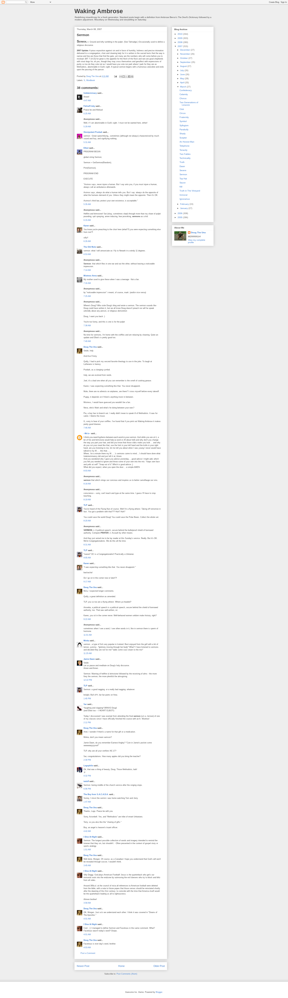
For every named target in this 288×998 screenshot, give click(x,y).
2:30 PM (87, 760)
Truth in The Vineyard (190, 191)
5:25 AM (87, 113)
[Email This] (120, 76)
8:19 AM (87, 499)
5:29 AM (87, 126)
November (185, 54)
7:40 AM (87, 341)
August (183, 66)
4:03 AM (87, 947)
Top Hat (183, 178)
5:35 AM (87, 204)
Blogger (159, 992)
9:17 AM (87, 582)
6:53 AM (87, 254)
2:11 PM (87, 722)
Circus (183, 113)
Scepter (183, 138)
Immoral (183, 195)
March (183, 86)
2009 (180, 38)
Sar (85, 704)
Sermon (183, 174)
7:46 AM (87, 428)
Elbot (86, 148)
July (182, 70)
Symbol (183, 121)
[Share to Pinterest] (132, 76)
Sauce (183, 182)
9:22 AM (87, 619)
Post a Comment (88, 953)
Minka (86, 640)
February (184, 204)
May (182, 78)
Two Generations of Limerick (189, 103)
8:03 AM (87, 471)
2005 (180, 217)
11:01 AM (88, 635)
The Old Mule (90, 247)
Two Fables (185, 154)
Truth (182, 162)
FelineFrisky (89, 106)
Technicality (185, 158)
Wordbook (90, 80)
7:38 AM (87, 325)
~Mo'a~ (87, 433)
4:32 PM (87, 776)
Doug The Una (90, 347)
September (185, 62)
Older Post (159, 966)
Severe (183, 170)
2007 (180, 46)
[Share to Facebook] (129, 76)
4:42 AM (87, 831)
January (184, 208)
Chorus (183, 98)
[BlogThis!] (123, 76)
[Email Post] (115, 76)
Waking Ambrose (98, 11)
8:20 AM (87, 521)
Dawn (182, 166)
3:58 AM (87, 903)
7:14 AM (87, 270)
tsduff (86, 781)
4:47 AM (87, 100)
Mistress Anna (90, 276)
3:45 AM (87, 865)
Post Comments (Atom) (127, 974)
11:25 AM (88, 653)
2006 (180, 213)
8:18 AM (87, 484)
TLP (85, 505)
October (184, 58)
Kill (181, 186)
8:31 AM (87, 545)
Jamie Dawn (89, 659)
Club (182, 109)
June (182, 74)
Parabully (184, 129)
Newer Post (83, 966)
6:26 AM (87, 241)
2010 (180, 34)
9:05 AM (87, 558)
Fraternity (184, 117)
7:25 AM (87, 296)
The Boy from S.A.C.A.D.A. (96, 794)
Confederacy (186, 90)
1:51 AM (87, 849)
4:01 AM (87, 919)
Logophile (88, 765)
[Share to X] (126, 76)
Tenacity (183, 150)
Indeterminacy (90, 93)
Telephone (184, 146)
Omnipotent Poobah (93, 132)
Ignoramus (185, 199)
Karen (86, 226)
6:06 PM (87, 789)
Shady (183, 133)
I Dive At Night (90, 837)
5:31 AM (87, 142)
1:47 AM (87, 802)
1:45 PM (87, 698)
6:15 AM (87, 220)
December (185, 50)
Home (121, 966)
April (182, 82)
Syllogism (184, 125)
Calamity (184, 94)
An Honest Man (187, 142)
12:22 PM (88, 680)
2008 (180, 42)
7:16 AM (87, 283)
